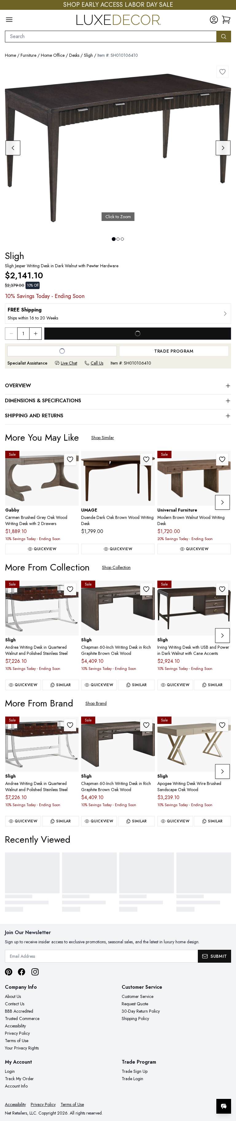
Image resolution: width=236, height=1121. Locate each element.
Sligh (88, 55)
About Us (13, 996)
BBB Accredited (19, 1011)
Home (10, 55)
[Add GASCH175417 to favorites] (70, 459)
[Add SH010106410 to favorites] (222, 72)
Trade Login (132, 1079)
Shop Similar (102, 438)
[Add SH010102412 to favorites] (146, 589)
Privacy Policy (17, 1033)
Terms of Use (16, 1041)
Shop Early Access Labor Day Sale (118, 5)
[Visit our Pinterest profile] (8, 972)
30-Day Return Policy (141, 1011)
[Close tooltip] (226, 1087)
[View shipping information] (118, 313)
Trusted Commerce (22, 1018)
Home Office (53, 55)
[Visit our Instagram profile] (35, 972)
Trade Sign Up (135, 1071)
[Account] (214, 20)
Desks (74, 55)
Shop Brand (96, 703)
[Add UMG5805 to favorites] (146, 459)
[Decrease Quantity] (11, 333)
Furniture (28, 55)
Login (10, 1071)
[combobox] (110, 36)
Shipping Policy (135, 1018)
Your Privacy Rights (22, 1048)
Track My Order (19, 1079)
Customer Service (137, 996)
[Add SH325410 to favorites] (222, 725)
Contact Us (14, 1004)
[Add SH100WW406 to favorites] (70, 589)
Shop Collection (116, 567)
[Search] (223, 36)
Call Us (97, 363)
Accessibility (15, 1026)
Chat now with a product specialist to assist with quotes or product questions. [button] (180, 1090)
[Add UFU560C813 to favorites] (222, 459)
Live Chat (69, 363)
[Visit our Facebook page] (21, 972)
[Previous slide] (13, 148)
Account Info (16, 1086)
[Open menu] (9, 19)
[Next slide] (223, 148)
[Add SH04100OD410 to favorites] (222, 589)
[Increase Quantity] (36, 333)
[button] (226, 20)
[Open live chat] (223, 1106)
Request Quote (135, 1004)
